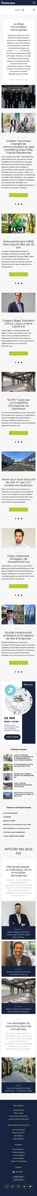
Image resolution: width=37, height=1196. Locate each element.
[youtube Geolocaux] (30, 1186)
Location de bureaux (10, 813)
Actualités (14, 137)
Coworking (7, 817)
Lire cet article (18, 195)
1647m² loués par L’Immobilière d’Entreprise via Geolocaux (18, 404)
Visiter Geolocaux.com (18, 79)
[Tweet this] (18, 204)
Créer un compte (18, 1113)
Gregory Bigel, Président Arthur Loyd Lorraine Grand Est (18, 323)
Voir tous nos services (18, 1129)
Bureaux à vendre (9, 821)
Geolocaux (16, 51)
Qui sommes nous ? (18, 1149)
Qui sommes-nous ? (18, 89)
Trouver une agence (18, 1110)
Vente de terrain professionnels (18, 1116)
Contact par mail (18, 1176)
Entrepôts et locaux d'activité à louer (17, 824)
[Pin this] (21, 204)
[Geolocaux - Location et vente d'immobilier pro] (8, 2)
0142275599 (18, 1172)
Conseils (19, 863)
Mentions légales (18, 1158)
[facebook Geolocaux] (6, 1186)
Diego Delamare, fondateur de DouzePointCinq (18, 558)
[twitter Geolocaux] (12, 1186)
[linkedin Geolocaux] (24, 1186)
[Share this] (15, 204)
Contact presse (18, 1179)
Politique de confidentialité (18, 1161)
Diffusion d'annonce (18, 1132)
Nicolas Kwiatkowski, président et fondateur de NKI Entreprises (18, 635)
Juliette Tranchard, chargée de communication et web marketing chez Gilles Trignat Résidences (18, 146)
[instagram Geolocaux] (18, 1186)
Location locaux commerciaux (14, 832)
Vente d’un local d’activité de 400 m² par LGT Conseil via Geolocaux (18, 482)
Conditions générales (18, 1152)
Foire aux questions (18, 1155)
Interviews (22, 137)
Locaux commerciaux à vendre (13, 836)
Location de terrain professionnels (18, 1119)
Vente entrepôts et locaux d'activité (16, 828)
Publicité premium (18, 1138)
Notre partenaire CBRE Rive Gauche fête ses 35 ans (18, 244)
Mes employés (18, 1135)
